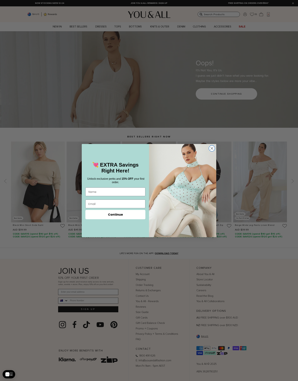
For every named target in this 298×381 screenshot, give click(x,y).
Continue (115, 214)
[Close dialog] (212, 148)
